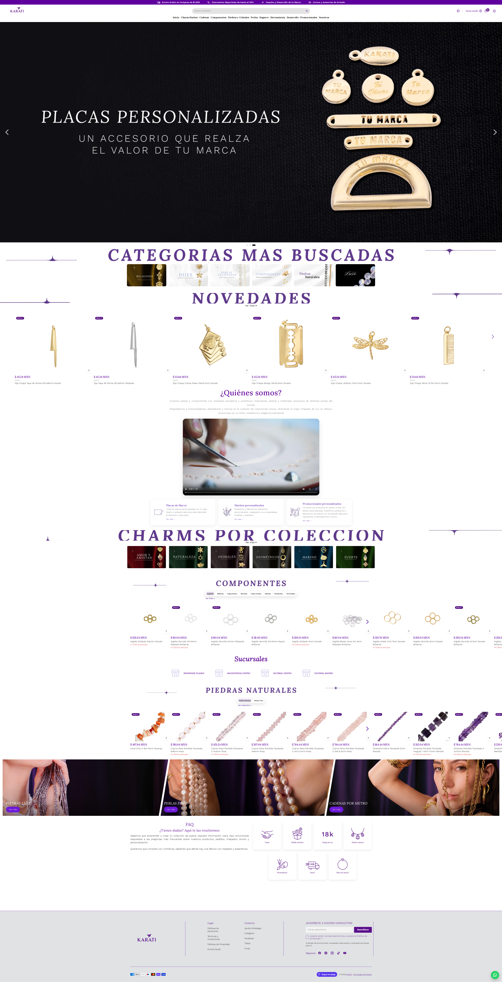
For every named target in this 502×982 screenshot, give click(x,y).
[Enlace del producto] (53, 350)
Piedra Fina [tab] (258, 701)
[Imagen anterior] (7, 132)
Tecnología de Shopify (362, 974)
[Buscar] (307, 11)
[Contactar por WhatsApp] (495, 975)
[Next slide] (367, 621)
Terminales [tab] (290, 594)
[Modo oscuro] (458, 10)
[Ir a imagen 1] (247, 245)
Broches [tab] (244, 594)
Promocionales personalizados (319, 512)
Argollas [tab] (210, 594)
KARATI (17, 380)
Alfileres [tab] (220, 594)
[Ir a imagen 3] (255, 245)
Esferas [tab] (268, 594)
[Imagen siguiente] (495, 132)
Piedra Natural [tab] (244, 701)
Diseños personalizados (251, 512)
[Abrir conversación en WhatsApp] (494, 11)
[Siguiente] (493, 337)
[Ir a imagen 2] (251, 245)
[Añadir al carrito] (89, 370)
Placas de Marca (182, 512)
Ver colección (243, 705)
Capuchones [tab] (232, 594)
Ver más (250, 542)
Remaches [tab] (278, 594)
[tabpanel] (251, 627)
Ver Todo (250, 305)
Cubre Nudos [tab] (256, 594)
